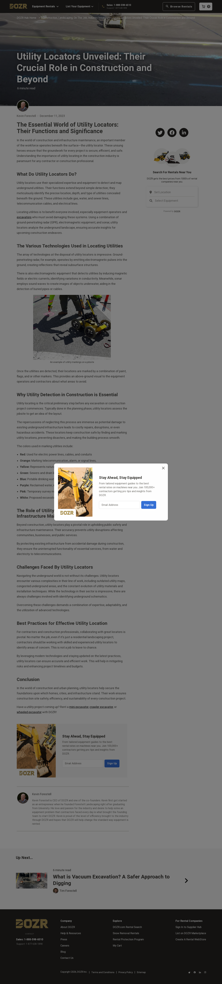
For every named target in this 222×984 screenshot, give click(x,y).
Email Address (110, 504)
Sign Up (149, 504)
